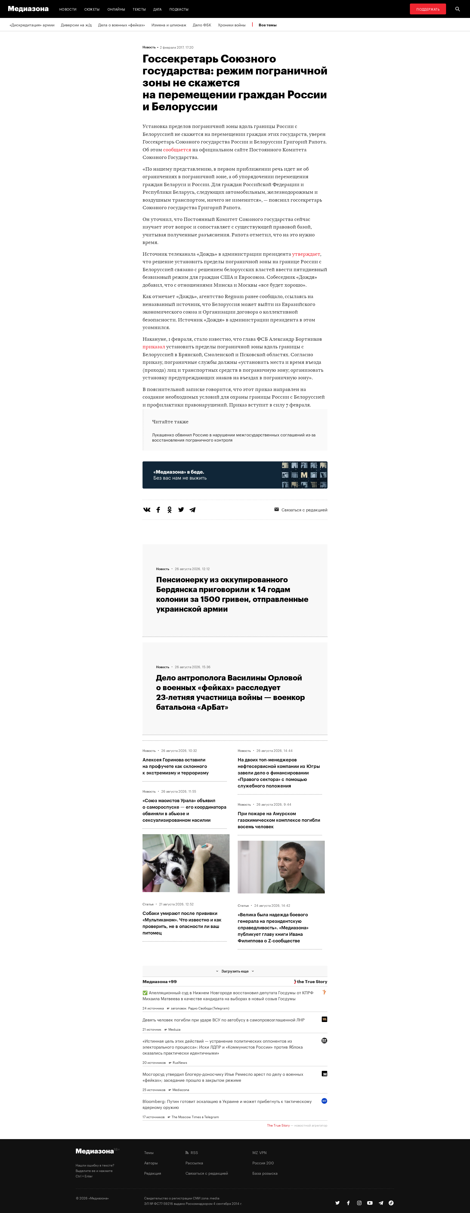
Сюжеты (92, 8)
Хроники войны (232, 24)
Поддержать (428, 8)
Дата (157, 8)
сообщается (177, 150)
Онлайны (116, 8)
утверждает (306, 254)
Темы (149, 1152)
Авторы (151, 1162)
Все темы (268, 25)
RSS (193, 1152)
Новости (68, 8)
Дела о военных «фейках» (121, 24)
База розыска (265, 1173)
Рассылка (194, 1162)
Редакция (152, 1173)
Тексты (139, 8)
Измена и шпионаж (168, 24)
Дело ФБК (202, 24)
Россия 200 (263, 1162)
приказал (154, 347)
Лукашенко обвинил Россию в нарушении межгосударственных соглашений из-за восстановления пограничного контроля (234, 437)
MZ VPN (259, 1152)
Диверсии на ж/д (76, 24)
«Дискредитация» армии (32, 24)
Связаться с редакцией (304, 509)
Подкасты (179, 8)
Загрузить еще (235, 971)
